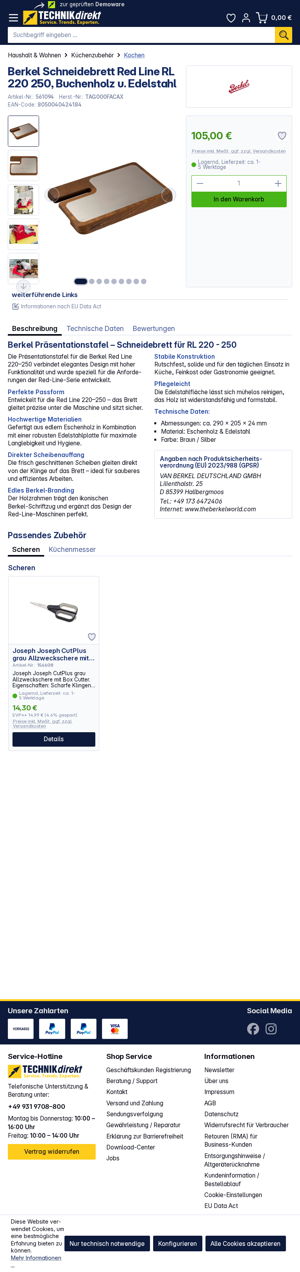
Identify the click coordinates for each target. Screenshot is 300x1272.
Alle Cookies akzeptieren (245, 1243)
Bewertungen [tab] (154, 328)
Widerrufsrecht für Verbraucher (246, 1125)
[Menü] (13, 17)
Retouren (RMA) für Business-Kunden (230, 1141)
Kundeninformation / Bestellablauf (231, 1180)
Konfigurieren (177, 1243)
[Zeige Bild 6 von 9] (121, 281)
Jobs (113, 1158)
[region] (93, 201)
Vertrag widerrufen (51, 1151)
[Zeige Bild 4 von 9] (106, 281)
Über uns (216, 1081)
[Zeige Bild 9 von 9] (143, 281)
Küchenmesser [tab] (72, 549)
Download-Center (130, 1147)
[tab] (35, 328)
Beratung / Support (131, 1081)
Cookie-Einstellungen (233, 1195)
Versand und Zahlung (134, 1103)
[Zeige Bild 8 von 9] (136, 281)
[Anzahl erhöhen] (278, 183)
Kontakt (116, 1092)
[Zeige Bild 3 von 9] (99, 281)
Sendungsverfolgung (134, 1114)
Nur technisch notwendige (107, 1243)
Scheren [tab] (26, 549)
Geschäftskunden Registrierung (148, 1070)
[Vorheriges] (51, 194)
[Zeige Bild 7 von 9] (129, 281)
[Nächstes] (169, 194)
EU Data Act (221, 1206)
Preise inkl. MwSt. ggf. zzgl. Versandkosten (239, 151)
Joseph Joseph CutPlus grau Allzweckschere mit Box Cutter (50, 654)
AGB (210, 1103)
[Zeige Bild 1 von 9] (81, 281)
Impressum (219, 1092)
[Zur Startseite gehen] (62, 18)
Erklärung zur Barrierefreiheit (144, 1136)
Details (54, 739)
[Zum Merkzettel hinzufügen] (92, 637)
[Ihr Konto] (246, 17)
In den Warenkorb (239, 199)
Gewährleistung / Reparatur (143, 1125)
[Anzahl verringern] (199, 183)
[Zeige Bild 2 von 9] (92, 281)
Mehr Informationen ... (36, 1261)
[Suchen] (283, 35)
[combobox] (141, 35)
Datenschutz (221, 1114)
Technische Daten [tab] (95, 328)
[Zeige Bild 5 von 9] (114, 281)
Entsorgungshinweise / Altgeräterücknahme (234, 1160)
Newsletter (219, 1070)
